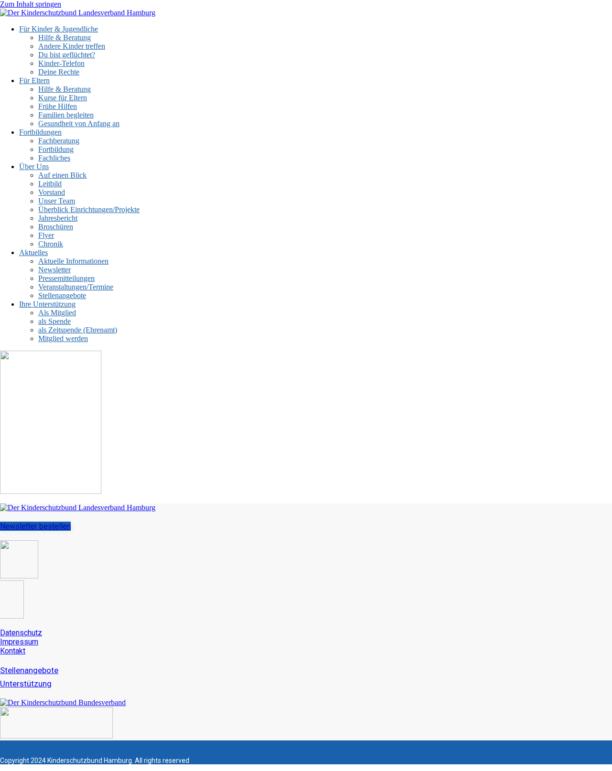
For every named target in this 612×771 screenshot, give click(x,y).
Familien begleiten (66, 115)
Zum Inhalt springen (30, 4)
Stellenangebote (62, 295)
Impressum (19, 641)
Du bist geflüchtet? (66, 55)
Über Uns (34, 166)
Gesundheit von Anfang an (79, 123)
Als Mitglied (57, 313)
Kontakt (12, 650)
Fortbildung (56, 149)
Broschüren (55, 227)
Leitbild (50, 184)
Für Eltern (34, 80)
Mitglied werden (63, 338)
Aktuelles (33, 252)
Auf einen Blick (62, 175)
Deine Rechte (58, 72)
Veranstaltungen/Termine (75, 287)
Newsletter (54, 270)
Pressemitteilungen (66, 278)
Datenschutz (21, 632)
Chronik (50, 244)
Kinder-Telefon (61, 63)
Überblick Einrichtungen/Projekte (89, 209)
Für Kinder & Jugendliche (58, 29)
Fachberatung (58, 141)
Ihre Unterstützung (47, 304)
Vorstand (51, 192)
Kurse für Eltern (62, 98)
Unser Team (56, 201)
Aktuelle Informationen (73, 261)
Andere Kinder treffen (71, 46)
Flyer (46, 235)
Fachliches (54, 158)
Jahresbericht (57, 218)
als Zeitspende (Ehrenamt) (77, 330)
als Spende (54, 321)
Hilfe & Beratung (64, 37)
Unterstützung (26, 683)
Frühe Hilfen (57, 106)
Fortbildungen (40, 132)
